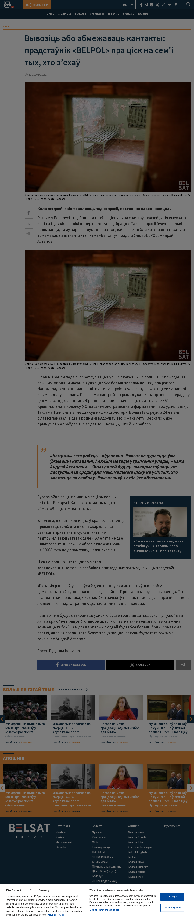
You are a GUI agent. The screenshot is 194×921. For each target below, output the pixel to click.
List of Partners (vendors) (104, 909)
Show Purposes (172, 907)
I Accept (172, 896)
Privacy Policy (56, 914)
